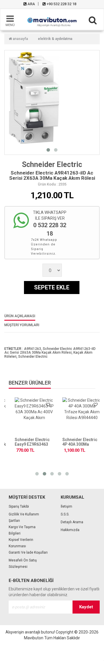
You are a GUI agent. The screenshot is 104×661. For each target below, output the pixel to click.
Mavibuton (33, 638)
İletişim (66, 506)
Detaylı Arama (72, 522)
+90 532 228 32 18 (61, 4)
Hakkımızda (70, 530)
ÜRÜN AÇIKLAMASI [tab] (19, 316)
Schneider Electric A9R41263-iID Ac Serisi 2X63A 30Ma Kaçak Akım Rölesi (50, 351)
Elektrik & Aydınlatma (55, 39)
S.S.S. (65, 514)
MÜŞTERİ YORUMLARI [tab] (21, 325)
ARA (31, 4)
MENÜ (10, 25)
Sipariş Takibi (19, 506)
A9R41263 (32, 349)
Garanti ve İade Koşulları (28, 552)
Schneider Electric (52, 164)
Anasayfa (20, 39)
